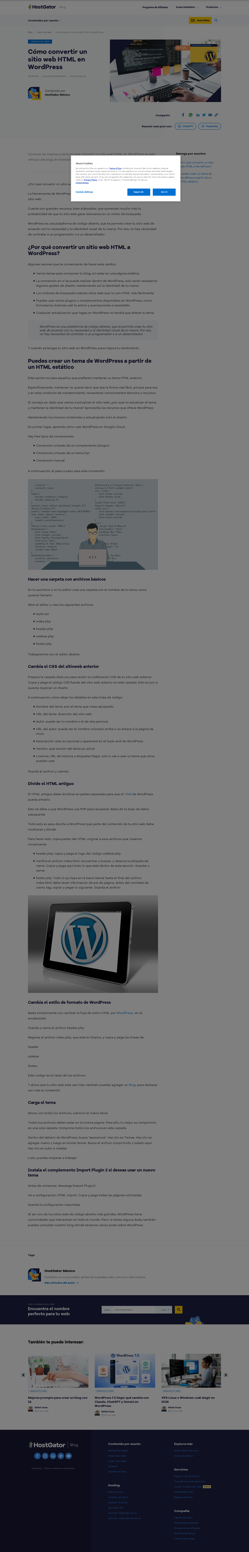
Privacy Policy (90, 180)
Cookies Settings (84, 192)
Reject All (139, 192)
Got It (164, 192)
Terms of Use (115, 168)
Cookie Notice (82, 183)
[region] (126, 178)
